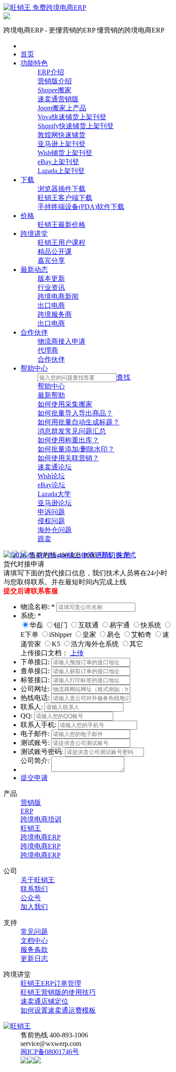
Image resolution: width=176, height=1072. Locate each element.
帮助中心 (34, 368)
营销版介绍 (55, 81)
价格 (27, 215)
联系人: (32, 706)
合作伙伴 (34, 332)
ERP (27, 811)
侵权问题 (51, 520)
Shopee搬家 (54, 90)
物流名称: (38, 606)
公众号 (31, 897)
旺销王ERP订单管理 (51, 983)
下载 (27, 179)
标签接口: (36, 679)
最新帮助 (51, 395)
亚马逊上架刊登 (61, 143)
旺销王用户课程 (61, 242)
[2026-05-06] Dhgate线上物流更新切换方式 (73, 555)
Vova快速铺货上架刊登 (72, 117)
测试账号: (36, 742)
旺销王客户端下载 (65, 197)
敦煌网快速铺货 (61, 134)
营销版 (31, 802)
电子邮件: (36, 733)
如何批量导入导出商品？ (75, 413)
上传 (77, 653)
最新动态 (34, 269)
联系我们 (34, 888)
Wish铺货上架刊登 (65, 152)
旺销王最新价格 (61, 224)
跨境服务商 (55, 314)
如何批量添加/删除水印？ (76, 449)
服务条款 (34, 949)
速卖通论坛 (55, 467)
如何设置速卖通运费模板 (58, 1010)
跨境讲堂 (34, 233)
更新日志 (34, 958)
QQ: (27, 715)
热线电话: (36, 697)
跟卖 (44, 538)
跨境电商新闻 (58, 296)
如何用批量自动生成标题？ (79, 422)
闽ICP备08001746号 (50, 1051)
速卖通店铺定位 (44, 1001)
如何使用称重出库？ (68, 440)
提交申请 (34, 777)
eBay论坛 (51, 485)
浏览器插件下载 (61, 188)
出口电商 (51, 305)
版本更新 (51, 278)
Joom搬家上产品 (62, 108)
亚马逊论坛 (55, 503)
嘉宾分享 (51, 260)
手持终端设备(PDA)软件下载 (81, 206)
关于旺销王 (38, 880)
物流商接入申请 (61, 341)
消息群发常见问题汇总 (72, 431)
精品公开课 (55, 251)
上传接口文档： (44, 653)
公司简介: (36, 760)
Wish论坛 (51, 476)
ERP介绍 (51, 72)
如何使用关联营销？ (68, 458)
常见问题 (34, 931)
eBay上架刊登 (58, 161)
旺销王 (31, 828)
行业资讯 (51, 287)
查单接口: (36, 670)
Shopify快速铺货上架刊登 (76, 126)
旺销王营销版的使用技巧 (58, 992)
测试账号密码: (43, 751)
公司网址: (36, 688)
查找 (123, 377)
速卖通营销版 (58, 99)
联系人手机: (39, 724)
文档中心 (34, 940)
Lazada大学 (54, 494)
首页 (27, 54)
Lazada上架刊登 (61, 170)
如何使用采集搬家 (65, 404)
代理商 (48, 350)
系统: (31, 615)
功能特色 (34, 63)
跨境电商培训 (41, 819)
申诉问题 (51, 511)
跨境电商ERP (41, 837)
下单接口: (36, 662)
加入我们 (34, 906)
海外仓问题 (55, 529)
